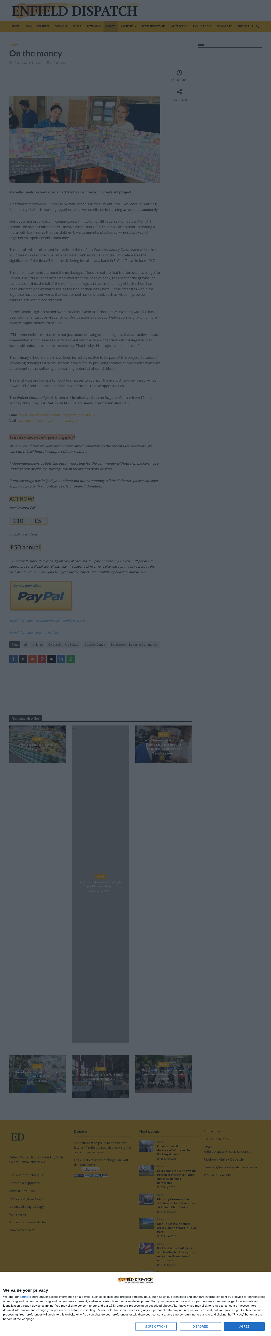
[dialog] (135, 1304)
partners (25, 1296)
